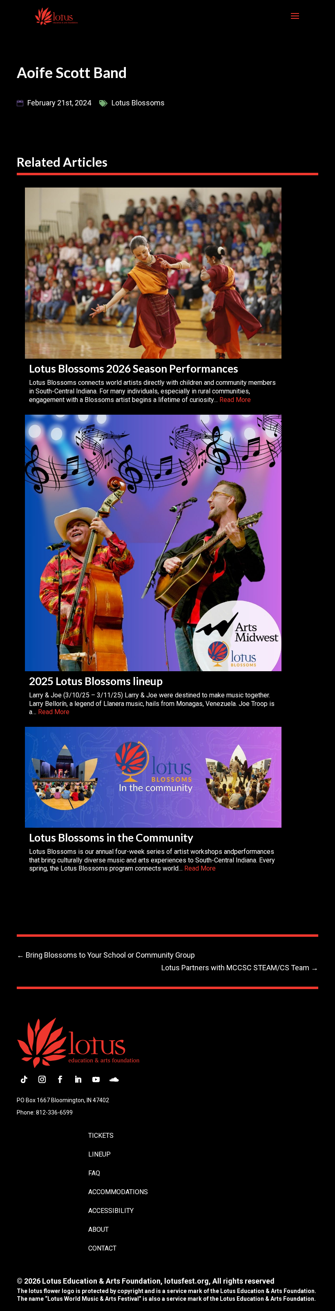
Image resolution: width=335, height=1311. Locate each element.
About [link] (98, 1229)
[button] (295, 21)
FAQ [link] (94, 1173)
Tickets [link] (101, 1135)
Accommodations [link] (118, 1192)
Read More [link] (235, 400)
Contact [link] (102, 1248)
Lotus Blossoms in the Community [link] (111, 837)
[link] (56, 15)
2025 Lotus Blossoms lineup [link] (96, 681)
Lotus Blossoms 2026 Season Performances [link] (133, 368)
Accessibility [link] (111, 1211)
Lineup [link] (99, 1154)
